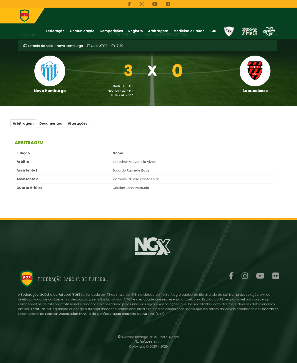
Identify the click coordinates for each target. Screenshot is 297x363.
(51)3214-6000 (150, 342)
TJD (213, 31)
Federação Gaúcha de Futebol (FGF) (51, 294)
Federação (55, 31)
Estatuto (38, 309)
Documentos (50, 123)
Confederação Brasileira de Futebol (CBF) (131, 313)
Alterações (77, 123)
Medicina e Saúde (189, 31)
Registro (135, 31)
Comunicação (82, 31)
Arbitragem (158, 31)
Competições (111, 31)
